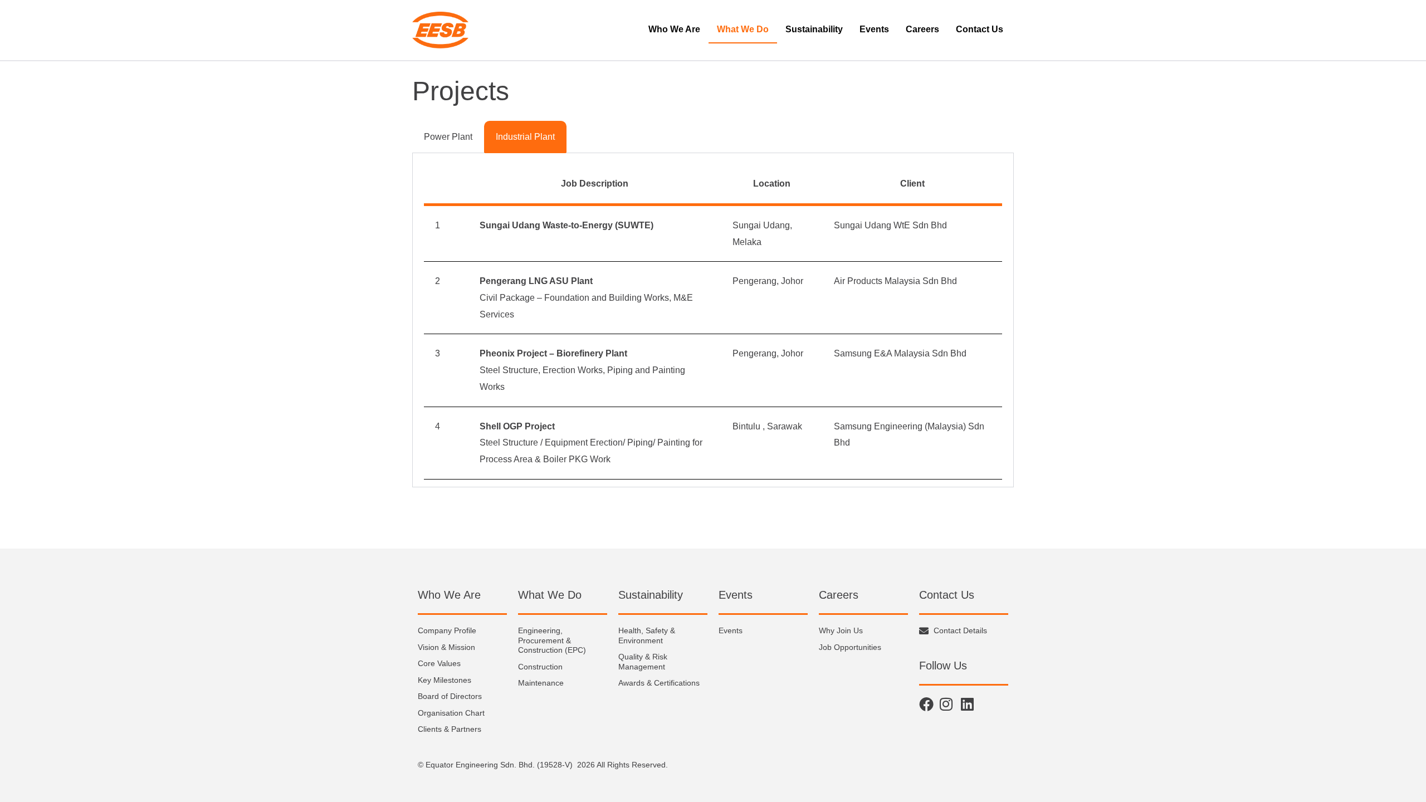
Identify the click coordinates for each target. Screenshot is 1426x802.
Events (874, 29)
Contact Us (979, 29)
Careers (922, 29)
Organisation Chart (451, 712)
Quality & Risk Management (642, 661)
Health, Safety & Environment (646, 635)
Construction (540, 666)
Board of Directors (450, 696)
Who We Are (674, 29)
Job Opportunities (850, 647)
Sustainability (814, 29)
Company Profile (447, 630)
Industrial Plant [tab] (525, 136)
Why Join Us (841, 630)
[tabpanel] (713, 320)
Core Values (439, 663)
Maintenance (541, 682)
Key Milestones (444, 680)
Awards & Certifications (659, 682)
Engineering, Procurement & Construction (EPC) (552, 640)
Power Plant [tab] (448, 136)
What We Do (743, 29)
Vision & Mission (446, 647)
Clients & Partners (449, 729)
